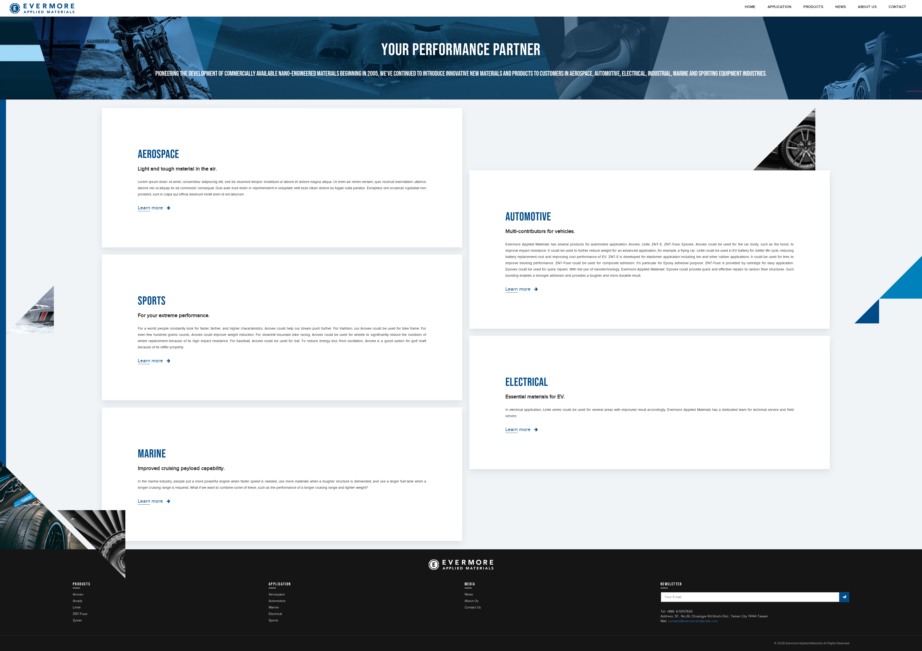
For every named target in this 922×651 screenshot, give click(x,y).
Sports (273, 620)
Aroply (77, 601)
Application (780, 7)
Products (813, 7)
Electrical (275, 614)
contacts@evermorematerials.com (693, 621)
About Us (472, 601)
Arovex (78, 594)
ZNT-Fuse (80, 614)
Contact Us (473, 607)
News (840, 7)
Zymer (77, 620)
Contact (897, 7)
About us (867, 7)
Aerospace (277, 594)
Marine (274, 607)
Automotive (277, 601)
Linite (77, 607)
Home (750, 7)
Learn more (150, 208)
